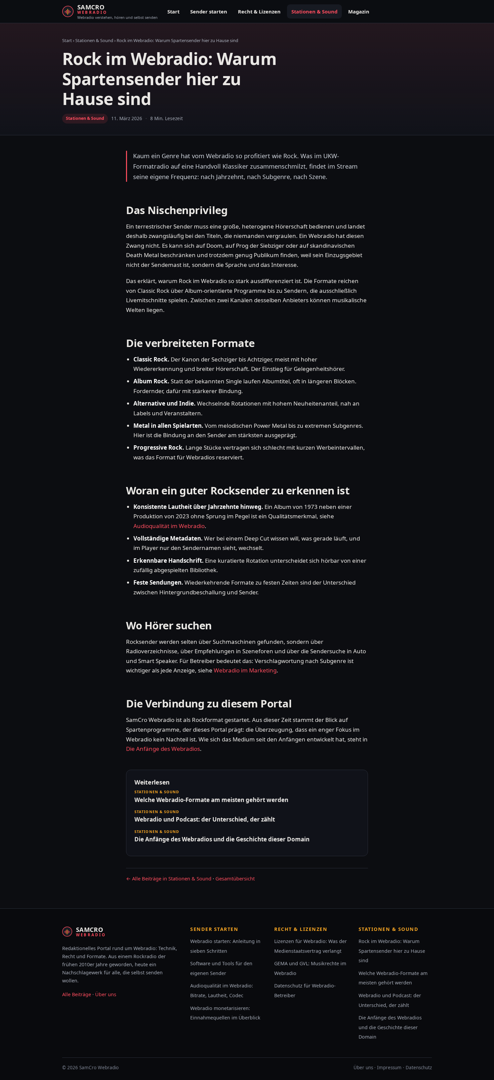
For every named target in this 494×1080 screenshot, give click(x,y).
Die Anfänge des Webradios (163, 749)
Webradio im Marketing (245, 670)
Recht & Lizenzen (259, 11)
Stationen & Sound (314, 11)
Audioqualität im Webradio (169, 526)
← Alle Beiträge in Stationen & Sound (168, 878)
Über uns (105, 994)
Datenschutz (419, 1068)
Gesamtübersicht (235, 878)
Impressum (389, 1068)
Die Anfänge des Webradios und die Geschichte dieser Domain (390, 1027)
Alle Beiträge (76, 994)
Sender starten (208, 11)
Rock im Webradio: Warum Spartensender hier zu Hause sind (392, 951)
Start (173, 11)
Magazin (358, 11)
